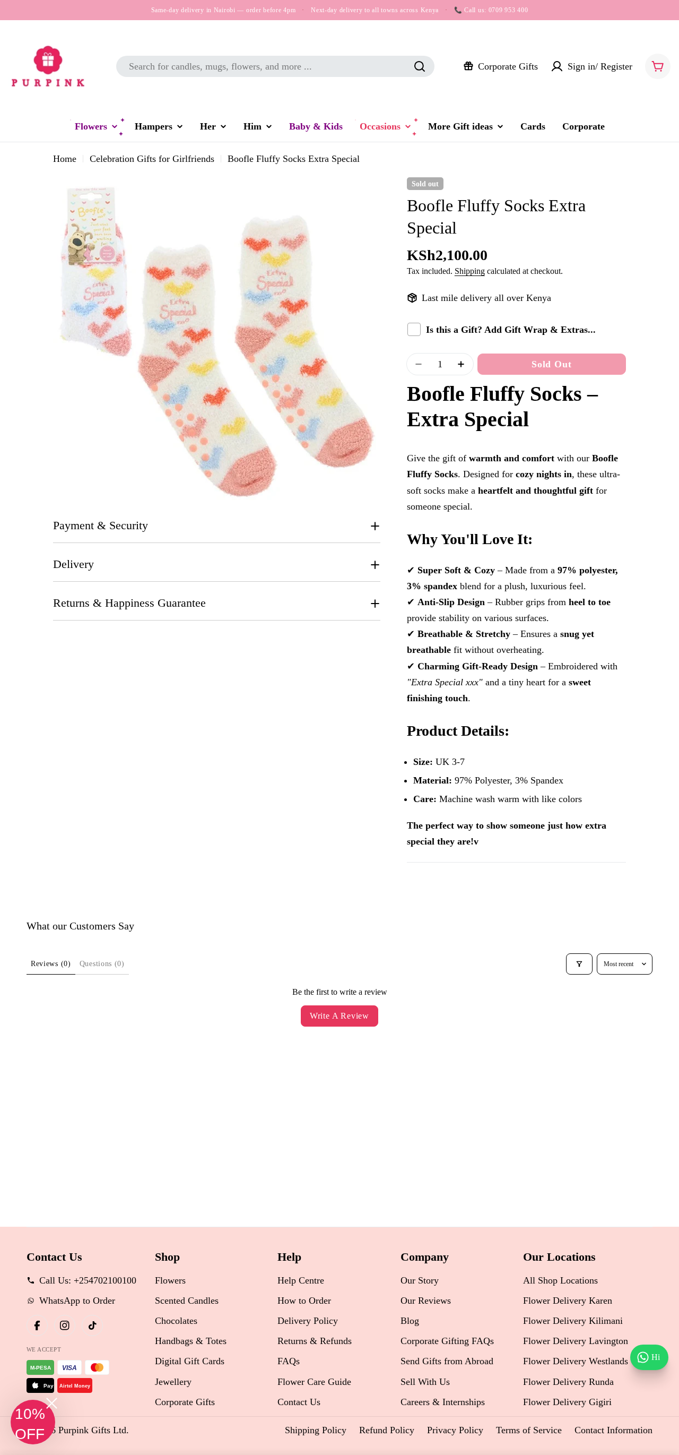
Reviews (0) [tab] (51, 964)
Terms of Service (529, 1430)
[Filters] (579, 964)
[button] (33, 1422)
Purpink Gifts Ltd (92, 1430)
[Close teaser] (52, 1403)
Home (64, 158)
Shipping (470, 271)
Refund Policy (386, 1430)
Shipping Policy (315, 1430)
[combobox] (275, 66)
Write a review (339, 1015)
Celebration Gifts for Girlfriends (152, 158)
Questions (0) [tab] (102, 964)
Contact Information (613, 1430)
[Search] (419, 66)
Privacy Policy (455, 1430)
